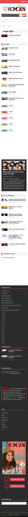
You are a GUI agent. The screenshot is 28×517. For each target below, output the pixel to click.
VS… (2, 429)
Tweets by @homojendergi (8, 257)
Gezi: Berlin (12, 54)
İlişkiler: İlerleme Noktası (15, 72)
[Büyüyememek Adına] (4, 61)
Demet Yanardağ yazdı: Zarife (17, 229)
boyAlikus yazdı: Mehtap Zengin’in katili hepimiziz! (15, 214)
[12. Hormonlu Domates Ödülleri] (4, 245)
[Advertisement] (12, 148)
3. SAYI (2, 338)
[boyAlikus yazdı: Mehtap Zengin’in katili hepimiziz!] (4, 215)
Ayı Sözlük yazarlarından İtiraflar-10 (15, 350)
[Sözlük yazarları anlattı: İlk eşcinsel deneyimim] (4, 222)
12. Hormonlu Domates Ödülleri (17, 244)
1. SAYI (2, 343)
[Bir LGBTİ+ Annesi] (4, 49)
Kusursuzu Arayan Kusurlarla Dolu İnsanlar (16, 85)
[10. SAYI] (4, 131)
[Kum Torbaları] (4, 93)
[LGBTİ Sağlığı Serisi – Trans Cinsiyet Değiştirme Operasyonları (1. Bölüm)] (4, 236)
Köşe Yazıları (4, 417)
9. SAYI (2, 324)
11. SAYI (11, 124)
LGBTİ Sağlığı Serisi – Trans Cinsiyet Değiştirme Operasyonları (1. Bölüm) (16, 236)
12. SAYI (11, 117)
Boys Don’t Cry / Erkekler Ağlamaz (15, 207)
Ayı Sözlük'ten (4, 413)
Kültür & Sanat (4, 420)
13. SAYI (11, 111)
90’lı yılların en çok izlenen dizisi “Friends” (13, 173)
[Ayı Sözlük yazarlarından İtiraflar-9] (4, 357)
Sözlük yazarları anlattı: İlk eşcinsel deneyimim (16, 222)
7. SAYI (2, 329)
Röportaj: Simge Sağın (15, 35)
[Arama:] (14, 20)
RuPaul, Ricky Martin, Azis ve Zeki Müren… (16, 98)
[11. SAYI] (4, 125)
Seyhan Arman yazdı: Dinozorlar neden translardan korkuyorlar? (17, 200)
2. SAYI (2, 341)
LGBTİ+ (3, 422)
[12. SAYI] (4, 118)
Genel (2, 415)
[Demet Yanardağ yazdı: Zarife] (4, 230)
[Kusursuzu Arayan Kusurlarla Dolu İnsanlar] (4, 85)
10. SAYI (11, 130)
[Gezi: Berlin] (4, 55)
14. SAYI (11, 105)
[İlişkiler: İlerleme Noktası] (4, 73)
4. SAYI (2, 336)
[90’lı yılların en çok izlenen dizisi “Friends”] (14, 169)
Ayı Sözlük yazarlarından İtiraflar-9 (15, 356)
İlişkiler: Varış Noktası (14, 66)
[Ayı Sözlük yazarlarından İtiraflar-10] (4, 351)
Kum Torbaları (12, 92)
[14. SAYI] (4, 106)
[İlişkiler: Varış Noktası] (4, 67)
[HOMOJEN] (14, 8)
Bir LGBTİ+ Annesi (13, 48)
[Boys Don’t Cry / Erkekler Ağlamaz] (4, 207)
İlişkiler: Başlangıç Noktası (16, 78)
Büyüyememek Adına (14, 60)
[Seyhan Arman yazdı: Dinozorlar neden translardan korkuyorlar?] (4, 200)
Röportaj (3, 425)
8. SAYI (2, 326)
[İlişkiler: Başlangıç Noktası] (4, 79)
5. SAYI (2, 333)
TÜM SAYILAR (4, 427)
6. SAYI (2, 331)
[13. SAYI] (4, 112)
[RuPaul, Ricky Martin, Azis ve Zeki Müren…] (4, 99)
